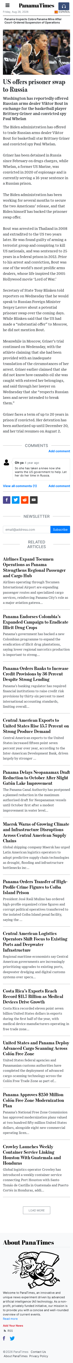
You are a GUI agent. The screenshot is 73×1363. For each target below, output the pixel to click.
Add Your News (13, 1325)
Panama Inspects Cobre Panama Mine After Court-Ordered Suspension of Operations (33, 20)
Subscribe (60, 529)
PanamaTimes (36, 5)
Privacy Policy (38, 1356)
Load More (37, 1210)
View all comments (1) (20, 486)
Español (64, 11)
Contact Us (38, 1352)
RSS (10, 1330)
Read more (10, 1319)
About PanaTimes (16, 1356)
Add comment (59, 451)
